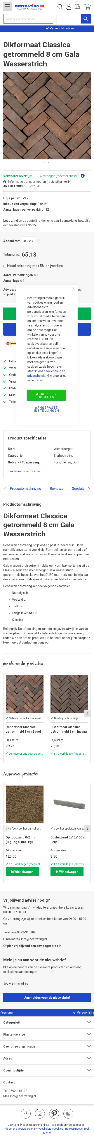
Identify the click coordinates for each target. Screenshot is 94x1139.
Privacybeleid (43, 1128)
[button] (45, 162)
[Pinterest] (54, 1114)
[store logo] (30, 7)
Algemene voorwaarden (19, 1128)
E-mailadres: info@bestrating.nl (25, 939)
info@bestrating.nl (23, 1096)
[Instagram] (40, 1114)
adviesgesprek (47, 946)
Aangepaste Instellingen (46, 409)
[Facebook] (26, 1114)
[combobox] (28, 19)
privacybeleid (36, 375)
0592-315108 (18, 1091)
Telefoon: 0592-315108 (19, 932)
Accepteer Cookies (46, 395)
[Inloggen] (68, 7)
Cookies (58, 1128)
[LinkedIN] (68, 1114)
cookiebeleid (52, 371)
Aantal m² (11, 241)
